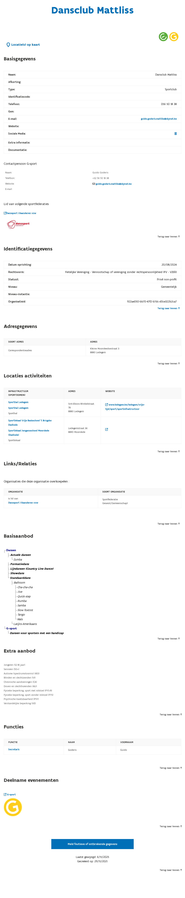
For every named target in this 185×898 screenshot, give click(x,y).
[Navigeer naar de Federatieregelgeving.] (163, 37)
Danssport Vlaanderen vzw (21, 213)
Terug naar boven (167, 236)
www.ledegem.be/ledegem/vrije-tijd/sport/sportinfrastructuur (125, 407)
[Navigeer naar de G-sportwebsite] (173, 37)
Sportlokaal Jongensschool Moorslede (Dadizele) (28, 433)
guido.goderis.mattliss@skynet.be (159, 118)
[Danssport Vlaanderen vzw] (18, 224)
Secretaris (13, 749)
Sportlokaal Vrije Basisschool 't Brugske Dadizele (29, 423)
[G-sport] (13, 807)
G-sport (11, 794)
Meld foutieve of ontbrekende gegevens (92, 844)
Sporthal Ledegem (18, 402)
